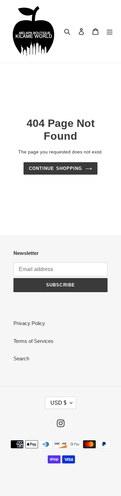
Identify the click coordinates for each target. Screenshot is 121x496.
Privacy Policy (29, 323)
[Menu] (110, 31)
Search (21, 358)
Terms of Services (33, 341)
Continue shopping (55, 168)
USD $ (58, 403)
